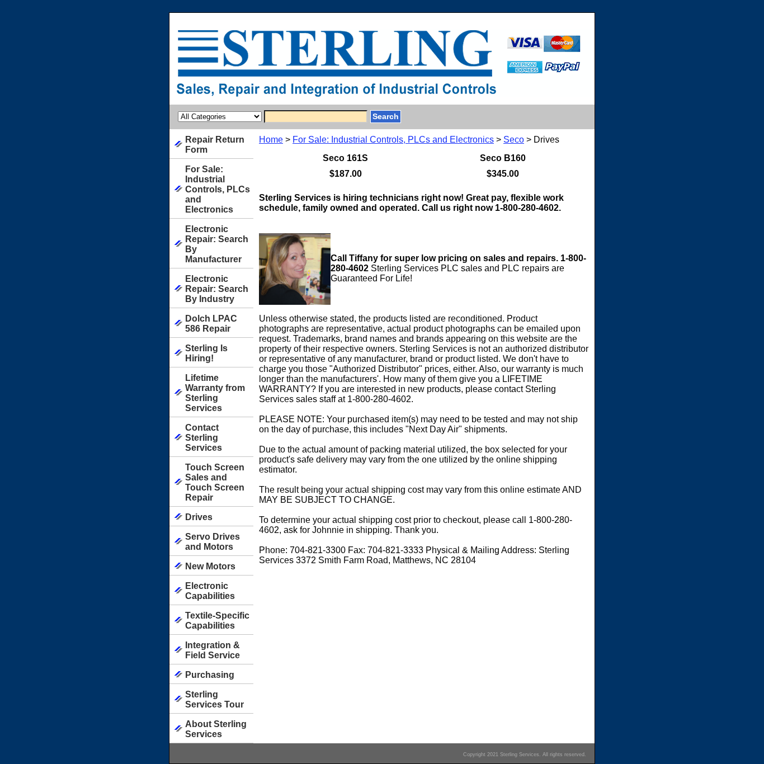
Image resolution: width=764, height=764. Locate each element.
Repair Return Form (214, 144)
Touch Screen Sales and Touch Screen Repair (214, 482)
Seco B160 (503, 158)
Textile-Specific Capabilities (217, 620)
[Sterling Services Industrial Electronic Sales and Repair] (309, 67)
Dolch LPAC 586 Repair (211, 323)
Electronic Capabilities (210, 591)
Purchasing (209, 675)
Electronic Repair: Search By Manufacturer (216, 244)
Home (271, 139)
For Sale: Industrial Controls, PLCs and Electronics (393, 139)
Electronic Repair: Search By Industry (216, 289)
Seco (513, 139)
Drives (199, 517)
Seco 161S (345, 158)
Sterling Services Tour (214, 699)
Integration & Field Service (212, 650)
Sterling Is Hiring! (206, 353)
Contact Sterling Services (203, 437)
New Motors (210, 566)
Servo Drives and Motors (212, 541)
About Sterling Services (216, 729)
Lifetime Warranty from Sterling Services (215, 393)
